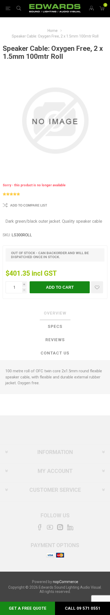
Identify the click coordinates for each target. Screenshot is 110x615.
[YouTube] (50, 527)
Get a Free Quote (27, 608)
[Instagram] (60, 527)
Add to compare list (28, 205)
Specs (55, 326)
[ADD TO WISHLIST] (97, 287)
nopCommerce (65, 582)
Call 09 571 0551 (82, 608)
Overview (55, 313)
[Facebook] (40, 527)
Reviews (55, 339)
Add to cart (60, 287)
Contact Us (55, 353)
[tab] (55, 313)
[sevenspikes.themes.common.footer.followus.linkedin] (70, 527)
